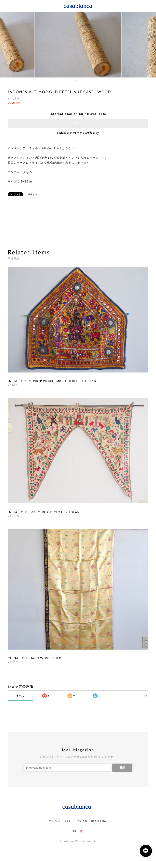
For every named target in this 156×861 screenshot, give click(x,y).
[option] (78, 44)
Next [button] (150, 45)
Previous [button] (6, 45)
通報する (33, 194)
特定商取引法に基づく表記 (92, 821)
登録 (122, 767)
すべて (20, 695)
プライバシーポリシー (61, 821)
